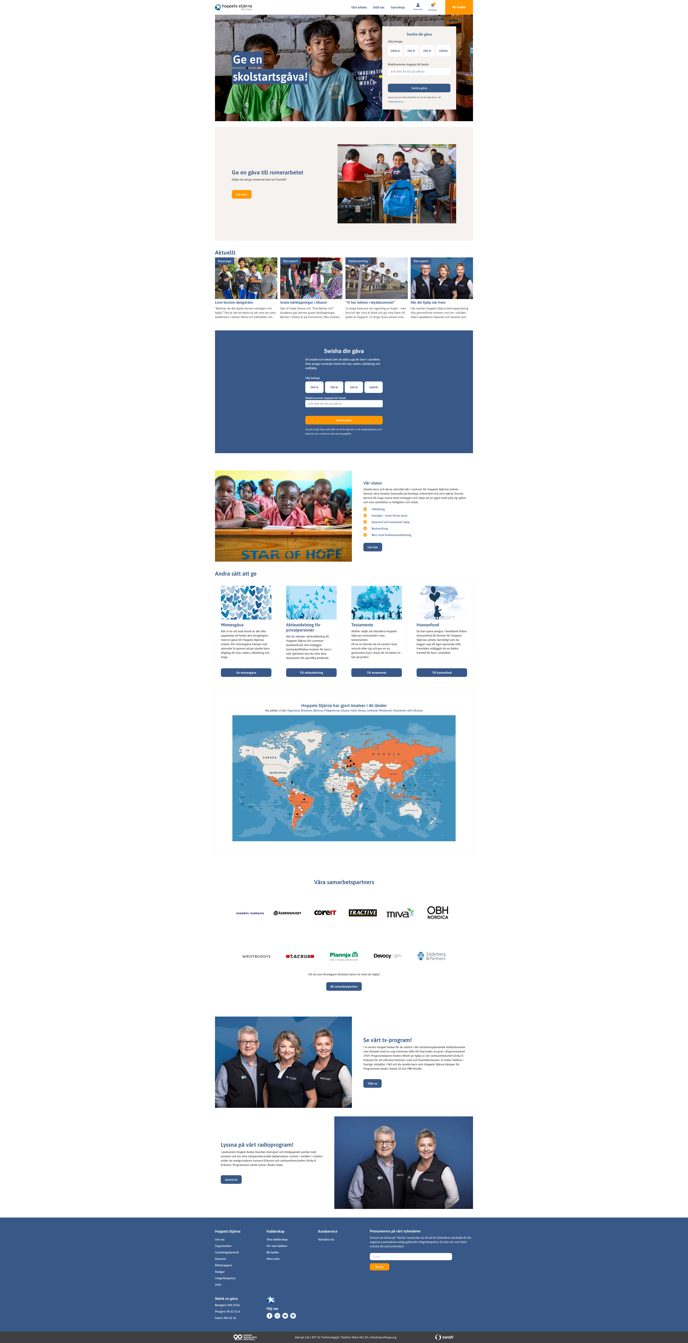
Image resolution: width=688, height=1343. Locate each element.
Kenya (362, 710)
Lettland (372, 710)
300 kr (411, 50)
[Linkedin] (293, 1316)
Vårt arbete (359, 7)
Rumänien (400, 710)
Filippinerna (332, 710)
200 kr (427, 50)
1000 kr (395, 50)
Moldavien (385, 710)
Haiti (353, 710)
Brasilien (306, 710)
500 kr (314, 387)
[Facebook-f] (269, 1316)
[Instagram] (277, 1316)
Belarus (318, 710)
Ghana (345, 710)
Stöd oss (378, 7)
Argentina (293, 710)
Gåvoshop (398, 7)
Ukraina (418, 710)
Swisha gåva (419, 88)
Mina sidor (417, 9)
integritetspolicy (395, 101)
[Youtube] (285, 1316)
